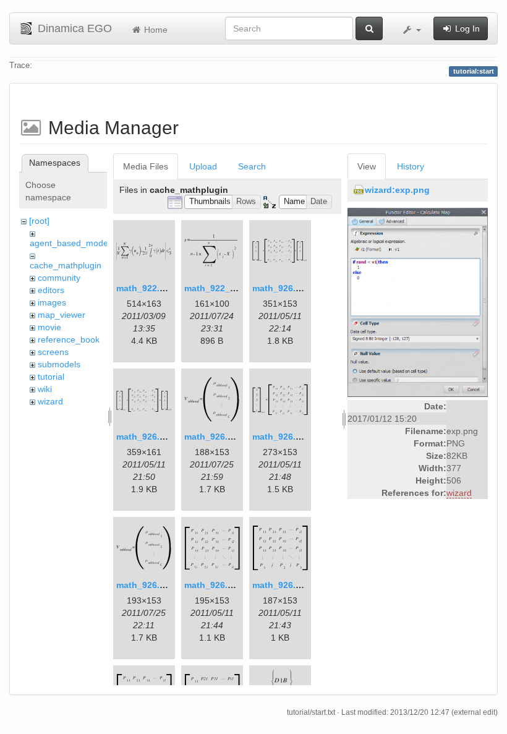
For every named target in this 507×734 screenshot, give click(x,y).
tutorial (51, 377)
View (366, 166)
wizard (50, 401)
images (52, 302)
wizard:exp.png (397, 190)
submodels (59, 364)
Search (252, 166)
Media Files (145, 166)
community (59, 278)
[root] (39, 221)
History (410, 166)
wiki (45, 389)
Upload (203, 166)
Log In (466, 28)
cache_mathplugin (65, 265)
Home (155, 30)
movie (49, 327)
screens (53, 352)
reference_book (69, 339)
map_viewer (61, 315)
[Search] (369, 28)
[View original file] (417, 302)
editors (51, 290)
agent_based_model (70, 243)
